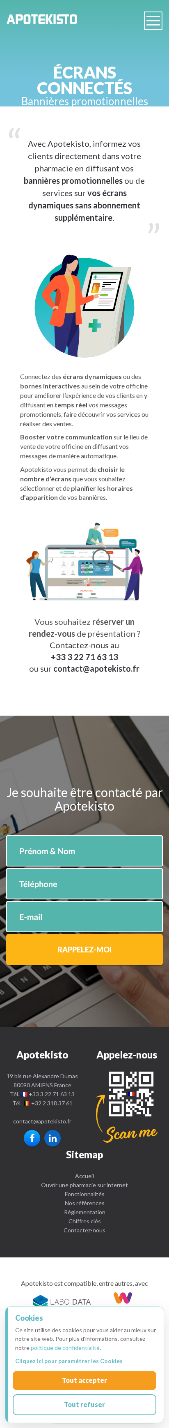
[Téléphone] (127, 1107)
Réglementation (84, 1211)
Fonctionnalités (85, 1193)
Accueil (84, 1175)
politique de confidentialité (65, 1347)
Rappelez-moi (84, 949)
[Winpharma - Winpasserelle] (122, 1302)
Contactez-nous (84, 1230)
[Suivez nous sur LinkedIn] (52, 1138)
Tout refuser (84, 1404)
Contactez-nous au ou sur (74, 656)
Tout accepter (84, 1380)
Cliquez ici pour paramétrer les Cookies (69, 1360)
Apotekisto (42, 21)
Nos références (85, 1202)
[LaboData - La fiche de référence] (62, 1302)
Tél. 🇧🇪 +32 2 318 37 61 (42, 1103)
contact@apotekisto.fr (42, 1121)
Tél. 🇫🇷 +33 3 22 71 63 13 (42, 1094)
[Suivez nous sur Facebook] (32, 1138)
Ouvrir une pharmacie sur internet (84, 1184)
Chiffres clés (85, 1221)
